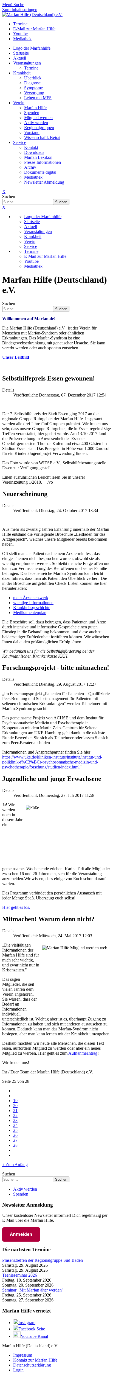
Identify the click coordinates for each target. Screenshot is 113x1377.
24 (15, 1125)
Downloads (34, 152)
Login (18, 1370)
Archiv (30, 167)
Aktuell (19, 58)
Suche (18, 4)
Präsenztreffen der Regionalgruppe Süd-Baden (42, 1260)
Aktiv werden (36, 122)
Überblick (32, 78)
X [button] (3, 207)
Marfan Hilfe (35, 107)
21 (15, 1110)
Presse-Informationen (42, 162)
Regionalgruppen (39, 127)
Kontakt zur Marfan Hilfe (35, 1360)
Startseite (21, 53)
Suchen (8, 196)
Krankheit (21, 73)
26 (15, 1135)
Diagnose (32, 83)
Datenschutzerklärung (32, 1365)
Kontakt (31, 147)
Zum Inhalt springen (19, 9)
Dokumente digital (40, 172)
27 (15, 1140)
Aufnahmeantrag (82, 1053)
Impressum (22, 1355)
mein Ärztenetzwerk (30, 597)
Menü (7, 4)
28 (15, 1145)
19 (15, 1100)
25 (15, 1130)
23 (15, 1120)
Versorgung (34, 92)
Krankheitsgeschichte (31, 607)
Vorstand (31, 132)
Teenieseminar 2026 (19, 1275)
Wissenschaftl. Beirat (42, 137)
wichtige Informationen (33, 602)
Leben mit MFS (38, 97)
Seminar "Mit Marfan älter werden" (33, 1290)
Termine (31, 68)
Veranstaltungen (27, 63)
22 (15, 1115)
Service (19, 142)
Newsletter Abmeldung (44, 182)
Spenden (31, 112)
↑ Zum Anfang (15, 1164)
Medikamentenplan (29, 612)
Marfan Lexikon (38, 157)
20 (15, 1105)
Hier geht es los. (16, 907)
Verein (18, 102)
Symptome (33, 87)
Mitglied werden (38, 117)
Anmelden (21, 1234)
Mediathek (33, 177)
